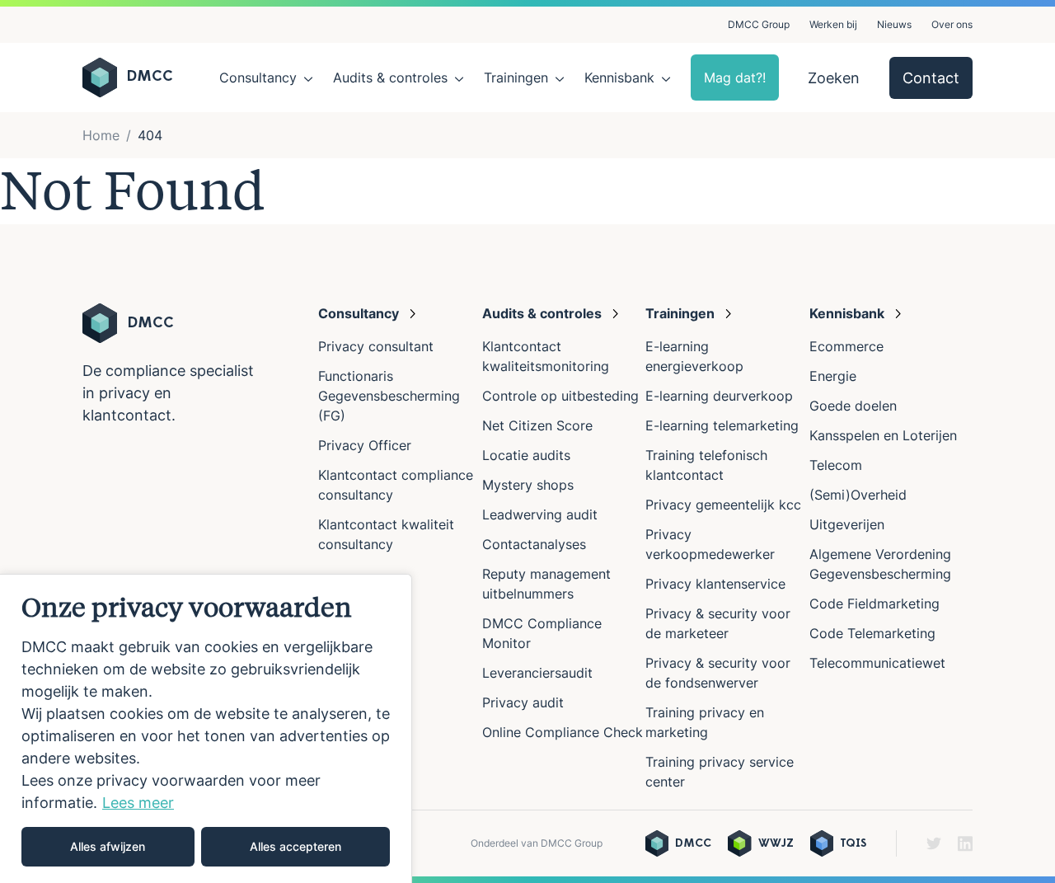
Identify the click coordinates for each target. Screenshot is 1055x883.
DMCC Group (759, 24)
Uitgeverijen (846, 524)
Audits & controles (390, 77)
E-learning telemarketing (722, 425)
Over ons (952, 24)
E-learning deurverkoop (719, 395)
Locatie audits (526, 455)
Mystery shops (528, 485)
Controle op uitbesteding (560, 395)
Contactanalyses (534, 544)
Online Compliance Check (562, 732)
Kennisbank (619, 77)
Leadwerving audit (540, 514)
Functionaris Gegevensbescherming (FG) (389, 396)
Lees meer (138, 802)
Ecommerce (846, 346)
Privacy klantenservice (715, 583)
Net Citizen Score (537, 425)
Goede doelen (853, 405)
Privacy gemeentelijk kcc (723, 504)
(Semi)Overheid (858, 494)
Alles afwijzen (107, 846)
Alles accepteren (295, 846)
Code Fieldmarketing (874, 603)
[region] (206, 728)
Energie (832, 376)
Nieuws (894, 24)
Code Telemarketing (872, 633)
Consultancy (258, 77)
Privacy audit (523, 702)
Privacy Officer (364, 445)
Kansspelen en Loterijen (883, 435)
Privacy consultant (376, 346)
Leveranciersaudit (537, 673)
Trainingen (516, 77)
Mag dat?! (735, 77)
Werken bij (833, 24)
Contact (931, 78)
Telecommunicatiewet (877, 663)
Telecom (835, 465)
